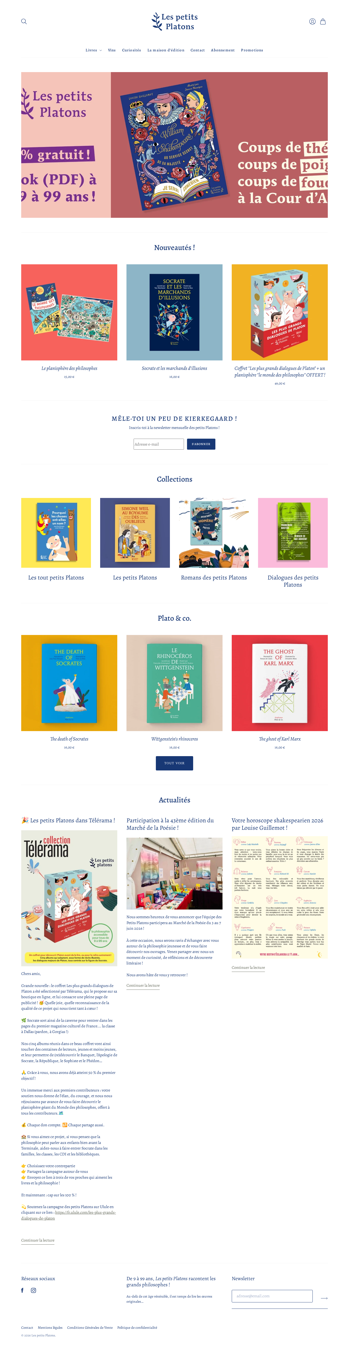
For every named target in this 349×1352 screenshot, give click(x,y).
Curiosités (131, 50)
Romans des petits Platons (214, 577)
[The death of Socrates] (69, 683)
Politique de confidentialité (137, 1327)
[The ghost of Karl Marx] (280, 683)
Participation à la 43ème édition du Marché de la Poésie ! (170, 824)
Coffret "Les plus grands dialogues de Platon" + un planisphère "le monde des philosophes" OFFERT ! (280, 371)
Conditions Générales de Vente (90, 1327)
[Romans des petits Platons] (214, 533)
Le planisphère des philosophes (69, 368)
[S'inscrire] (324, 1298)
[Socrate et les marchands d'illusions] (174, 312)
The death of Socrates (69, 738)
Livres (91, 50)
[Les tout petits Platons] (56, 533)
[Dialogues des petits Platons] (293, 533)
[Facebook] (22, 1291)
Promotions (252, 50)
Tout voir (174, 763)
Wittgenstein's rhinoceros (174, 738)
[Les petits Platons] (174, 21)
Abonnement (223, 50)
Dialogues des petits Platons (293, 581)
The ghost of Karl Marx (280, 738)
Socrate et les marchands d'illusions (174, 368)
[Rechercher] (24, 21)
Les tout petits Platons (56, 577)
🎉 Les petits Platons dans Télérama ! (68, 820)
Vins (112, 50)
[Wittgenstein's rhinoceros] (174, 683)
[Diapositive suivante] (322, 145)
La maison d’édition (165, 50)
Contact (198, 50)
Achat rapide (69, 353)
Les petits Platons (135, 577)
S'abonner (201, 444)
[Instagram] (33, 1291)
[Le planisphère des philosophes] (69, 312)
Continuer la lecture (37, 1240)
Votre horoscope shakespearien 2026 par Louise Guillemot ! (277, 824)
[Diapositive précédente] (26, 145)
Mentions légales (50, 1327)
